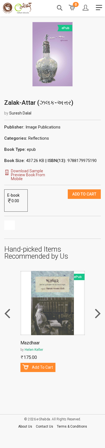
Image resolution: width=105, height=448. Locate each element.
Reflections (38, 138)
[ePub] (52, 54)
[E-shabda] (17, 8)
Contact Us (44, 426)
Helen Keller (34, 350)
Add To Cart (42, 367)
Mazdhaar (30, 343)
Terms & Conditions (72, 426)
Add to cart (84, 194)
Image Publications (42, 127)
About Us (25, 426)
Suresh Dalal (20, 113)
